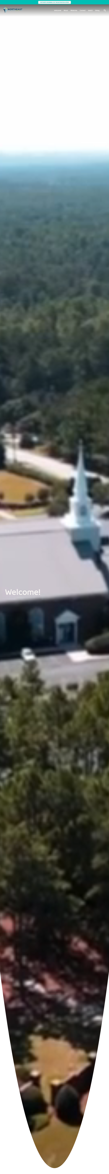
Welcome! (57, 10)
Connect (83, 10)
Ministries (73, 10)
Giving (97, 10)
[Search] (105, 10)
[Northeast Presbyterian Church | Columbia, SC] (13, 10)
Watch (90, 10)
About (66, 10)
